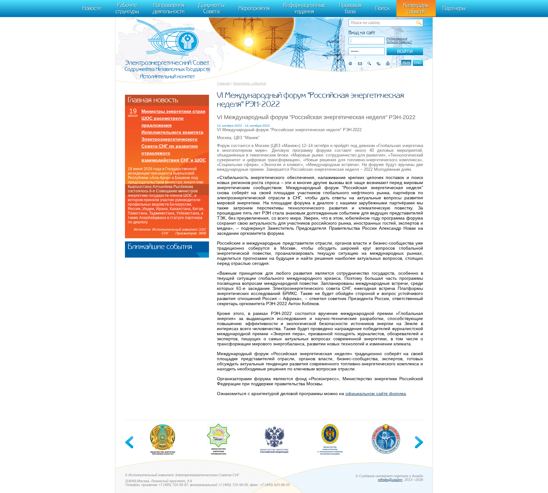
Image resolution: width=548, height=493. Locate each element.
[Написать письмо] (360, 63)
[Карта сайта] (378, 63)
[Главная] (350, 63)
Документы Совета (212, 8)
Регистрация (396, 38)
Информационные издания (304, 8)
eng (418, 63)
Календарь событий (249, 83)
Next (418, 442)
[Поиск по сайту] (369, 63)
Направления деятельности (169, 8)
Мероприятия (254, 8)
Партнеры (454, 8)
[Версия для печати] (388, 63)
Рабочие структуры (127, 8)
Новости (91, 8)
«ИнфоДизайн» (390, 480)
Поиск (382, 8)
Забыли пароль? (399, 42)
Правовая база (350, 8)
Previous (129, 442)
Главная (223, 83)
